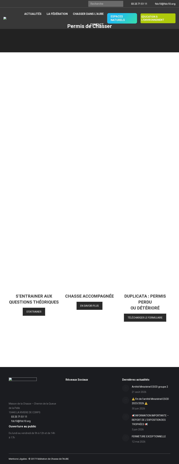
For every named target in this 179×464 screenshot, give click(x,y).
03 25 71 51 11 (139, 3)
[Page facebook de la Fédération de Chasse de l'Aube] (67, 387)
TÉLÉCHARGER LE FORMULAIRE (145, 317)
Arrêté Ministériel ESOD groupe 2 (150, 386)
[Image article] (125, 388)
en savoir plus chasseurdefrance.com (101, 77)
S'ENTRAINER (33, 311)
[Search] (119, 4)
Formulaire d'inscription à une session (118, 175)
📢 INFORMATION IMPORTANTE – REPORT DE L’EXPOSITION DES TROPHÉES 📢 (150, 420)
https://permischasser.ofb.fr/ (96, 193)
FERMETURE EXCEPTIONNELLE (149, 436)
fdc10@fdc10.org (165, 3)
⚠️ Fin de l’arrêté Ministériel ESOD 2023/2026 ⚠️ (150, 401)
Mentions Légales (18, 459)
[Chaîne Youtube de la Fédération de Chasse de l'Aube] (67, 393)
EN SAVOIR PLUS (89, 305)
